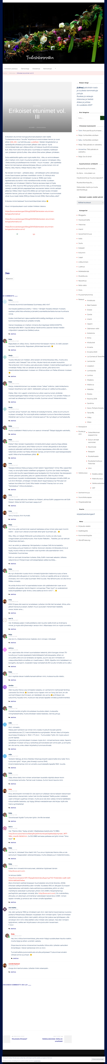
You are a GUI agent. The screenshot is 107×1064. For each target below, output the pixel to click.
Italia (80, 239)
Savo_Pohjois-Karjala (95, 408)
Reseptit (91, 452)
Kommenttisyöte (85, 535)
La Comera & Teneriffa (95, 357)
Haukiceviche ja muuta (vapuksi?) (90, 178)
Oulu (80, 290)
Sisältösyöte (83, 531)
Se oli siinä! (87, 157)
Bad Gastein (92, 305)
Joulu (80, 243)
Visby (89, 417)
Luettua (81, 267)
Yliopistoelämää (84, 502)
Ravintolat (92, 447)
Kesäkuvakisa (97, 474)
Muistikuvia (82, 276)
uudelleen (35, 142)
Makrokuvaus (97, 479)
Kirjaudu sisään (84, 526)
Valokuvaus (82, 473)
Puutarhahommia (85, 295)
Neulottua (82, 281)
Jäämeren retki (93, 329)
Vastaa (13, 334)
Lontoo (90, 375)
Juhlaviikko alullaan (90, 135)
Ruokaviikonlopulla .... (85, 183)
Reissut (81, 299)
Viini (90, 468)
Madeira (90, 380)
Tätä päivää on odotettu (92, 145)
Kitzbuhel (91, 343)
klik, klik (14, 142)
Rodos (89, 394)
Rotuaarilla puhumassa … (93, 131)
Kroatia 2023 (92, 352)
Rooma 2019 (92, 399)
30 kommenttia (41, 127)
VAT (93, 488)
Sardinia (90, 403)
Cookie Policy (37, 1060)
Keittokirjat (47, 69)
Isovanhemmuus (85, 234)
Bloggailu (82, 215)
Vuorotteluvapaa (85, 497)
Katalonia (91, 333)
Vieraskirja (36, 69)
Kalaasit (81, 248)
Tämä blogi (25, 69)
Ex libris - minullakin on (86, 173)
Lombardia (91, 371)
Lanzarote (91, 361)
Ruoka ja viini (81, 432)
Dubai (89, 310)
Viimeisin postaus (11, 69)
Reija (13, 934)
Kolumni (81, 253)
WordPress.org (84, 540)
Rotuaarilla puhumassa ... (87, 168)
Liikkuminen (83, 262)
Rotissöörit (82, 427)
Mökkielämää (83, 271)
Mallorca (90, 385)
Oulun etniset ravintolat (93, 441)
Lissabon (90, 366)
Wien (89, 422)
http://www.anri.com (17, 871)
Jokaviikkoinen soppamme (94, 433)
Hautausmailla (84, 220)
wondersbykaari (14, 964)
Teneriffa (90, 413)
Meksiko (90, 389)
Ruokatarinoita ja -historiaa (95, 462)
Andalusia (91, 300)
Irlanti (80, 229)
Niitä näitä (82, 285)
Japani (89, 324)
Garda (89, 314)
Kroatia (90, 347)
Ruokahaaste (93, 456)
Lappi (80, 257)
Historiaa (36, 106)
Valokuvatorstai (98, 483)
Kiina (89, 338)
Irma (10, 789)
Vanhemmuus (84, 493)
